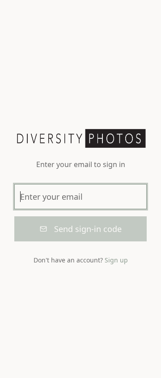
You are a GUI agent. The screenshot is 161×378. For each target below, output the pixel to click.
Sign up (116, 260)
